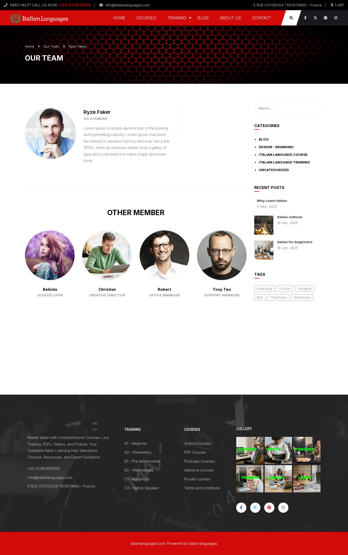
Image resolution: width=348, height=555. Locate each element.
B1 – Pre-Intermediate (142, 461)
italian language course (283, 154)
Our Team (51, 46)
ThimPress (278, 297)
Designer (305, 288)
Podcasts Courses (199, 461)
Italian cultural (289, 217)
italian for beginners (295, 242)
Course (285, 288)
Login (339, 5)
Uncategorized (274, 170)
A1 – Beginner (136, 443)
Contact (261, 17)
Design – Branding (276, 147)
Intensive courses (199, 470)
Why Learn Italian (272, 201)
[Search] (316, 108)
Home (119, 17)
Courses (146, 17)
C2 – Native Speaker (142, 488)
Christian (107, 289)
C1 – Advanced (137, 479)
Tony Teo (222, 289)
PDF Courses (195, 452)
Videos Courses (197, 443)
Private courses (197, 479)
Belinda (50, 289)
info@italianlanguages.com (127, 5)
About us (230, 17)
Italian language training (284, 162)
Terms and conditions (202, 488)
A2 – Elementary (138, 452)
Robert (164, 289)
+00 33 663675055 (44, 468)
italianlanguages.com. (148, 543)
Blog (203, 17)
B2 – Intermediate (139, 470)
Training (176, 17)
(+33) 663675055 (74, 5)
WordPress (302, 297)
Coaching (264, 288)
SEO (260, 297)
